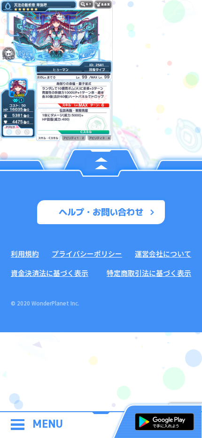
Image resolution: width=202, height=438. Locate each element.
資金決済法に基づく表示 (49, 273)
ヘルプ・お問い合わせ (101, 212)
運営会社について (163, 253)
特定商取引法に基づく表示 (149, 273)
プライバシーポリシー (87, 253)
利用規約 (25, 253)
